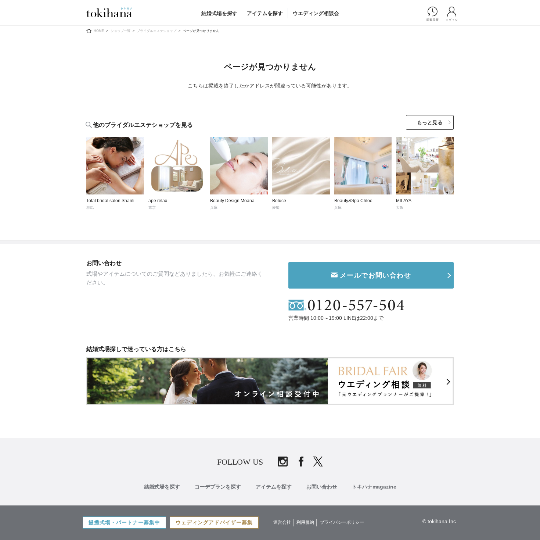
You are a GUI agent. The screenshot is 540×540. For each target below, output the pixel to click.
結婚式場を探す (219, 13)
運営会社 (282, 522)
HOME (99, 31)
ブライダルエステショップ (156, 31)
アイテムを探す (265, 13)
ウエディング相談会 (316, 13)
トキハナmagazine (374, 487)
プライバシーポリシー (342, 522)
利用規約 (305, 522)
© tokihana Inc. (439, 521)
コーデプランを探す (218, 487)
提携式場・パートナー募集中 (124, 522)
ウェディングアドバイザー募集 (214, 522)
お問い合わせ (321, 487)
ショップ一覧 (120, 31)
